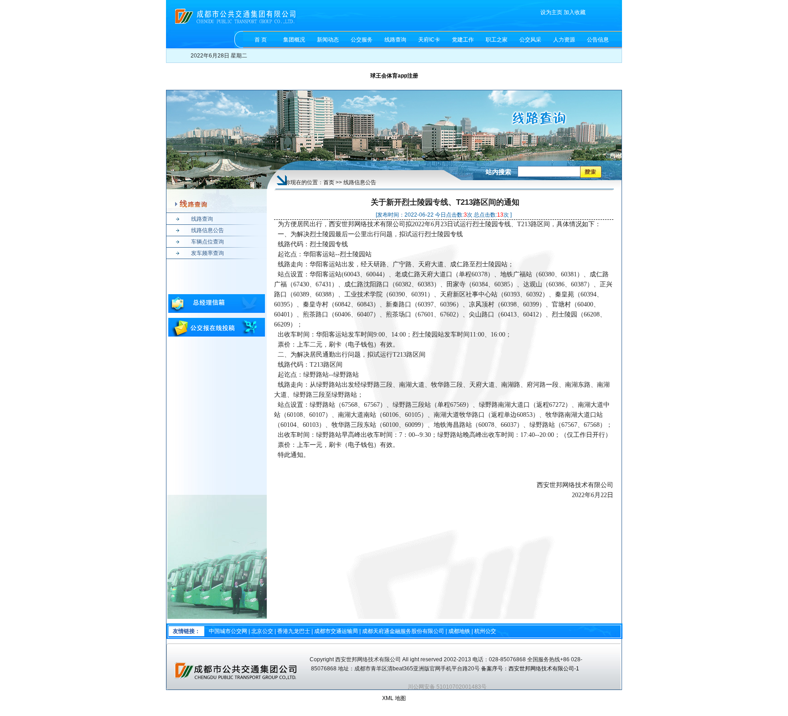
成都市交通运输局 (336, 631)
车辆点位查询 (207, 242)
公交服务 (362, 39)
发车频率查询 (207, 253)
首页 (328, 182)
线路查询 (395, 39)
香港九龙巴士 (293, 631)
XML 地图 (394, 698)
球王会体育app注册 (394, 76)
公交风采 (530, 39)
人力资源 (564, 39)
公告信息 (598, 39)
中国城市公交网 (228, 631)
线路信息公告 (207, 230)
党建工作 (463, 39)
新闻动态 (328, 39)
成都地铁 (459, 631)
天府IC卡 (429, 39)
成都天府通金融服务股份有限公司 (403, 631)
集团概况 (294, 39)
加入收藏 (575, 12)
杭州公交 (485, 631)
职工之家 (497, 39)
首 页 (260, 39)
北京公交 (262, 631)
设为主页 (551, 12)
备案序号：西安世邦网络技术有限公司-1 (531, 668)
